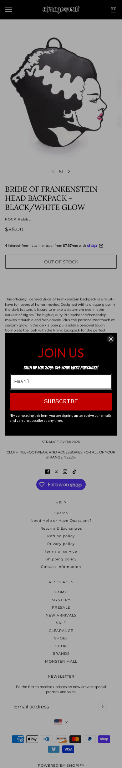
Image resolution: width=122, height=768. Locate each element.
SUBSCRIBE (61, 401)
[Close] (110, 339)
